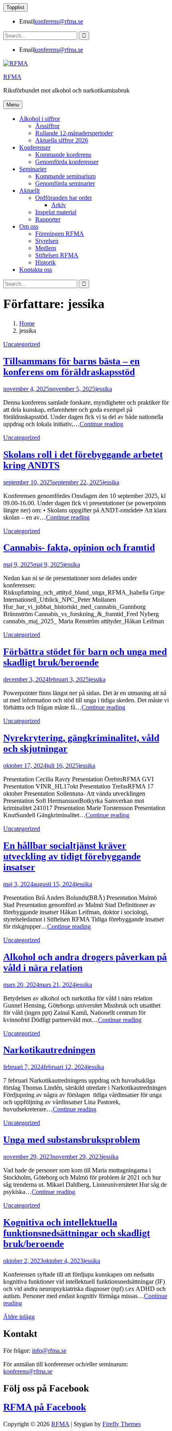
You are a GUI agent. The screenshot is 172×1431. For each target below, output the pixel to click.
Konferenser (34, 147)
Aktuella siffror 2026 (61, 140)
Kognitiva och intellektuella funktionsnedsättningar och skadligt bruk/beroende (76, 1233)
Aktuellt (29, 190)
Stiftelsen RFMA (56, 255)
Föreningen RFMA (59, 233)
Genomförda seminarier (65, 183)
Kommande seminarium (65, 176)
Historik (45, 262)
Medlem (45, 248)
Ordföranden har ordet (63, 197)
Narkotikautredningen (49, 1050)
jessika (103, 388)
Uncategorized (21, 344)
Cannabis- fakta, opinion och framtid (79, 547)
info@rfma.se (49, 1350)
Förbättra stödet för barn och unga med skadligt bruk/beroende (85, 657)
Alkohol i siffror (39, 118)
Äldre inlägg (19, 1316)
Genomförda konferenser (66, 161)
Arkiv (58, 205)
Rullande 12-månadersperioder (74, 133)
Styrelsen (46, 240)
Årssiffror (47, 126)
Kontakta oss (35, 269)
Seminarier (32, 169)
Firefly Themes (121, 1424)
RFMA (12, 76)
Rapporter (47, 219)
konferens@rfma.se (58, 21)
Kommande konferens (63, 154)
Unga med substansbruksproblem (71, 1140)
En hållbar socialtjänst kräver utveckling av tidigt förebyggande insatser (72, 856)
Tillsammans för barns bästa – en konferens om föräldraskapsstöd (71, 366)
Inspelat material (55, 212)
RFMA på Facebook (44, 1407)
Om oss (28, 226)
